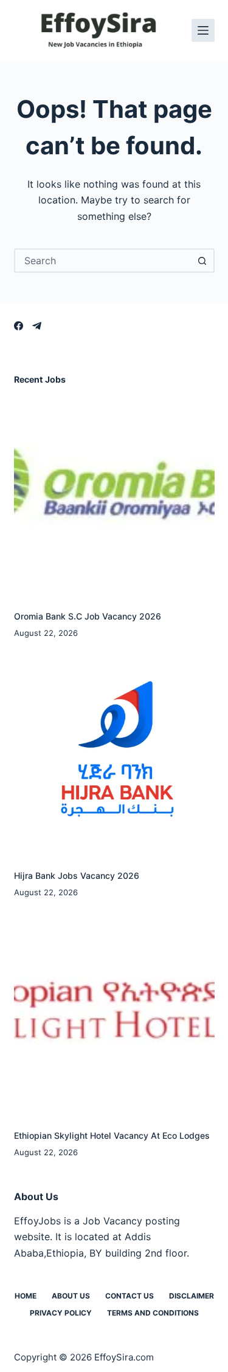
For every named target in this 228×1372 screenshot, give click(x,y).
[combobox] (103, 260)
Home (25, 1295)
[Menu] (203, 30)
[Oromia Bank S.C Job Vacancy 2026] (114, 495)
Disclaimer (191, 1295)
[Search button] (202, 260)
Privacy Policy (61, 1312)
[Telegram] (36, 325)
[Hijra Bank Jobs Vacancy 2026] (114, 754)
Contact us (129, 1295)
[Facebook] (18, 325)
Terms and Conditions (153, 1312)
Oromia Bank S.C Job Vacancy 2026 (87, 616)
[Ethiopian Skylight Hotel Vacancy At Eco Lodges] (114, 1014)
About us (71, 1295)
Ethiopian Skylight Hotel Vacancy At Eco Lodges (112, 1135)
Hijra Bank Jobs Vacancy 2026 (76, 875)
